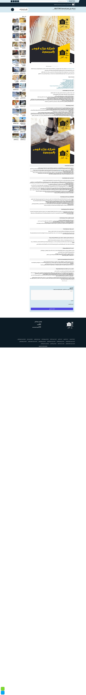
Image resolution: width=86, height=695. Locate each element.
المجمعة (59, 170)
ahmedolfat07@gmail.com (36, 327)
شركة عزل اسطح (30, 339)
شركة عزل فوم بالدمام (45, 339)
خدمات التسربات (72, 339)
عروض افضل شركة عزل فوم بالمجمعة (67, 83)
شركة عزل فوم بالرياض (42, 341)
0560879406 (39, 324)
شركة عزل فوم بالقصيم (60, 341)
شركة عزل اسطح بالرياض (22, 339)
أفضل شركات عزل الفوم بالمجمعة (68, 79)
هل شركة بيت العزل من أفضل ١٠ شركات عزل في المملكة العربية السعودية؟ (61, 85)
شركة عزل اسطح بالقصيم (51, 341)
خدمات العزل (70, 9)
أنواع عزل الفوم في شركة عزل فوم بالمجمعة (66, 84)
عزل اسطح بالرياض (37, 339)
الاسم (72, 300)
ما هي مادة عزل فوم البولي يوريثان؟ (67, 86)
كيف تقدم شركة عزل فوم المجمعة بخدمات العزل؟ (65, 87)
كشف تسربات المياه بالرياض (70, 341)
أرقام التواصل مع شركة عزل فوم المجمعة (67, 82)
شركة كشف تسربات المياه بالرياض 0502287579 (60, 4)
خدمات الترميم (66, 339)
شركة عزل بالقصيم (53, 343)
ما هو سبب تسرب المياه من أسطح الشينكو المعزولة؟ (64, 88)
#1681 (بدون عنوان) (68, 4)
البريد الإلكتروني (70, 304)
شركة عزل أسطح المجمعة (69, 81)
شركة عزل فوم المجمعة (70, 68)
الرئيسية (74, 9)
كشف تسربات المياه (53, 339)
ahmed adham (45, 346)
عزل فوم (65, 9)
